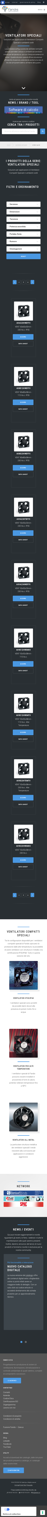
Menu (40, 10)
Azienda (6, 1395)
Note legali (17, 1485)
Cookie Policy (23, 1485)
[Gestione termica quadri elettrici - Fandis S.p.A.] (10, 9)
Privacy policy (29, 1485)
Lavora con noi (9, 1408)
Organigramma (9, 1405)
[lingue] (44, 2)
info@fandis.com (36, 1492)
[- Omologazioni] (23, 249)
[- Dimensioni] (23, 212)
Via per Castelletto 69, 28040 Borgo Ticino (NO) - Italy (24, 1489)
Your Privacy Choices (21, 1509)
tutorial (15, 2)
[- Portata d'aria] (23, 234)
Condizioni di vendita (11, 1419)
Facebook (7, 1444)
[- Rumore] (23, 241)
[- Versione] (23, 204)
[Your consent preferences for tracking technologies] (42, 1512)
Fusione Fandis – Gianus (13, 1427)
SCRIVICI (12, 1380)
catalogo (6, 2)
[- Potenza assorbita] (23, 226)
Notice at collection (12, 1514)
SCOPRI (23, 337)
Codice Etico (8, 1398)
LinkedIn (6, 1441)
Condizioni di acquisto (12, 1416)
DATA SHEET (23, 344)
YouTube (7, 1447)
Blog (39, 2)
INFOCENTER (14, 1470)
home (8, 145)
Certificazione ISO (10, 1401)
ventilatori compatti (21, 145)
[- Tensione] (23, 219)
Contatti (6, 1392)
